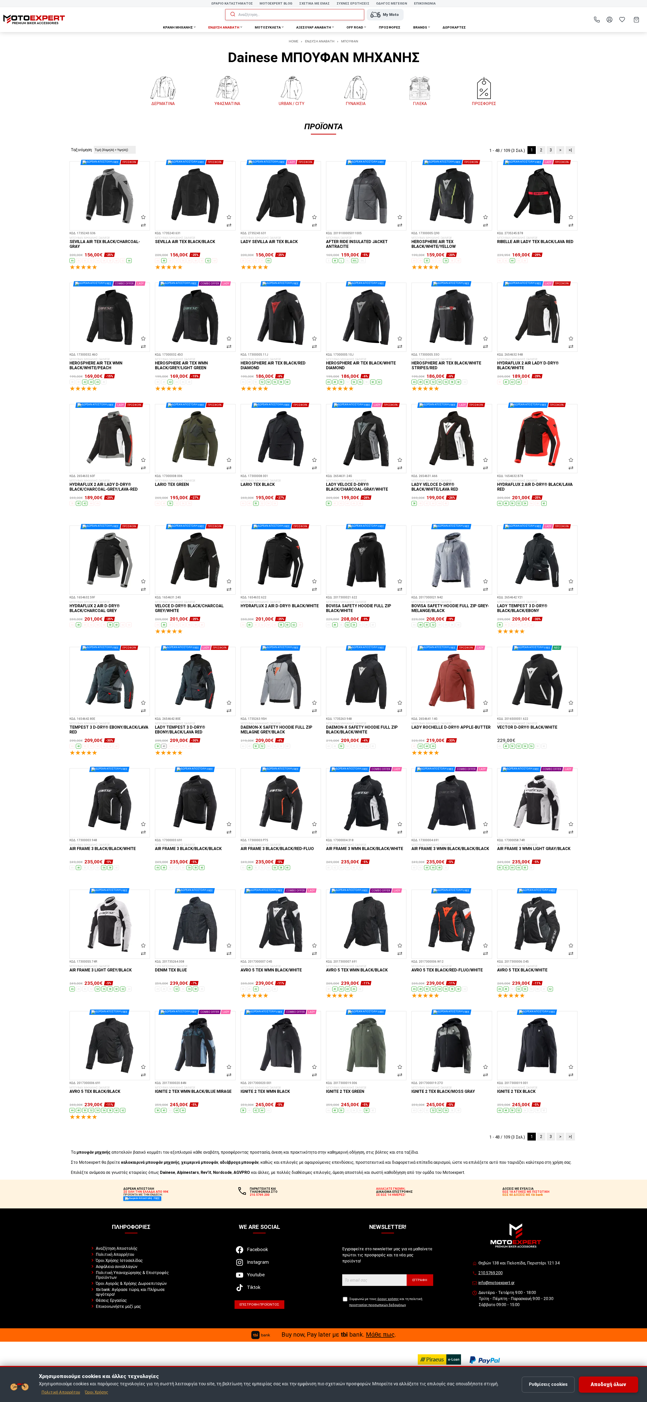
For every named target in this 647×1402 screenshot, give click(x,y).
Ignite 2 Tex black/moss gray (443, 1090)
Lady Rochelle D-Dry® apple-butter (451, 726)
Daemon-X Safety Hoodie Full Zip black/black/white (362, 728)
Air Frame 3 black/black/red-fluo (277, 847)
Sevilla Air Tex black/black (185, 240)
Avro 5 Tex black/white (522, 968)
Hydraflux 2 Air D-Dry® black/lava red (535, 485)
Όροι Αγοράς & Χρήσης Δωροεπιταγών (131, 1283)
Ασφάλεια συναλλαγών (116, 1266)
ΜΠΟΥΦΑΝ (349, 41)
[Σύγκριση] (143, 225)
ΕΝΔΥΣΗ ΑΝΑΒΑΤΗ (319, 41)
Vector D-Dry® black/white (527, 726)
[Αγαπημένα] (622, 19)
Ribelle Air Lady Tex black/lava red (535, 240)
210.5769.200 (490, 1273)
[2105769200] (596, 19)
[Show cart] (636, 20)
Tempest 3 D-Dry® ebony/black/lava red (109, 728)
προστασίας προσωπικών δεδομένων (377, 1305)
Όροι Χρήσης (96, 1392)
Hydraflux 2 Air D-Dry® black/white (280, 604)
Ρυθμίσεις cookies (548, 1384)
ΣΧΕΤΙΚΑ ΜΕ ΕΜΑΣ (314, 3)
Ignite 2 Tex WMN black (265, 1090)
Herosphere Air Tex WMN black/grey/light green (181, 364)
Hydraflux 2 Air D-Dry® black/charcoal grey (95, 607)
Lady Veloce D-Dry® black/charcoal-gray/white (357, 485)
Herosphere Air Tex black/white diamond (361, 364)
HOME (293, 41)
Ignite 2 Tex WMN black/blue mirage (193, 1090)
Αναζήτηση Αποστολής (116, 1248)
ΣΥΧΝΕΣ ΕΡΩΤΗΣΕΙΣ (353, 3)
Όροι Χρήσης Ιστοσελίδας (119, 1260)
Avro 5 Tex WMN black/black (357, 968)
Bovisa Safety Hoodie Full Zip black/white (358, 607)
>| (570, 150)
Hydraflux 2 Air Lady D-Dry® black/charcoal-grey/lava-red (104, 485)
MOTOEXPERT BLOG (276, 3)
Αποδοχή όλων (608, 1384)
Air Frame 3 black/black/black (188, 847)
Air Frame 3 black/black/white (103, 847)
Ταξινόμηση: (82, 149)
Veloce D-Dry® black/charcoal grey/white (189, 607)
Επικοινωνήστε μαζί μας (118, 1306)
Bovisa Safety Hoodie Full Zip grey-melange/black (450, 607)
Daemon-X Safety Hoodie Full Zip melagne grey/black (276, 728)
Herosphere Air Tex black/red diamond (273, 364)
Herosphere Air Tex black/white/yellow (433, 242)
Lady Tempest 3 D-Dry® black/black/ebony (522, 607)
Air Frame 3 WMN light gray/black (533, 847)
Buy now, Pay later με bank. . (339, 1334)
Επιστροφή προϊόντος (259, 1304)
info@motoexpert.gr (496, 1282)
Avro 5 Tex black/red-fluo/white (447, 968)
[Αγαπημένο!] (143, 217)
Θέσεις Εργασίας (111, 1300)
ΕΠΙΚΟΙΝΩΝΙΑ (425, 3)
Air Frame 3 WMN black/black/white (364, 847)
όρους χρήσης (388, 1299)
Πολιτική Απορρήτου (115, 1254)
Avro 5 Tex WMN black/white (271, 968)
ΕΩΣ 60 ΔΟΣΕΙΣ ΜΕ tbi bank (522, 1195)
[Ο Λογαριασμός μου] (609, 19)
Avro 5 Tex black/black (95, 1090)
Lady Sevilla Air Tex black (269, 240)
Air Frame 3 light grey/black (101, 968)
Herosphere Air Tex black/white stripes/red (446, 364)
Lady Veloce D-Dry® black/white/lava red (434, 485)
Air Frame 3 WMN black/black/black (450, 847)
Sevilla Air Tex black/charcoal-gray (105, 242)
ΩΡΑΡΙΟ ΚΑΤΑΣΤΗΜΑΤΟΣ (232, 3)
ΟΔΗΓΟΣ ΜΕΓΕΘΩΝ (391, 3)
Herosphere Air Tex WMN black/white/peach (96, 364)
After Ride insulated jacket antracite (357, 242)
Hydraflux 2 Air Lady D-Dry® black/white (528, 364)
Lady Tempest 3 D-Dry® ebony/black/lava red (180, 728)
